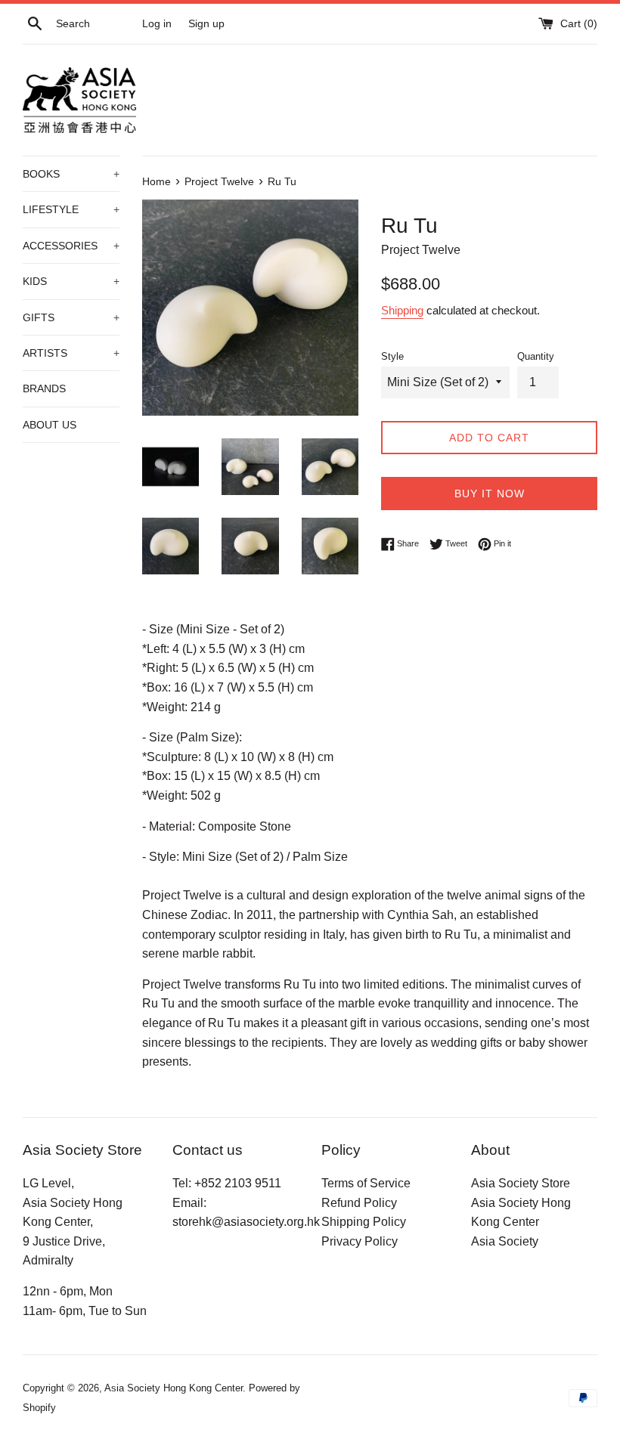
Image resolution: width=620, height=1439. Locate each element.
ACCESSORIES (71, 246)
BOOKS (71, 174)
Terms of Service (366, 1183)
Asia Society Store (520, 1183)
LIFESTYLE (71, 209)
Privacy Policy (359, 1241)
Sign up (206, 23)
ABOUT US (49, 425)
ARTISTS (71, 353)
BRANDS (44, 388)
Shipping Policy (363, 1221)
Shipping (402, 310)
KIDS (71, 281)
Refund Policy (359, 1202)
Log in (157, 23)
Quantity (535, 356)
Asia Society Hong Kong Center (173, 1388)
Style (392, 356)
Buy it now (489, 493)
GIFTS (71, 317)
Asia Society (504, 1241)
